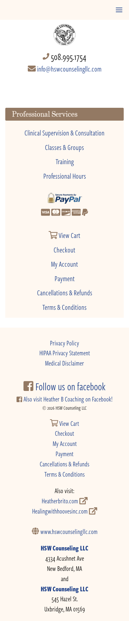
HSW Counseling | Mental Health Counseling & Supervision (65, 31)
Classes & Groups (64, 147)
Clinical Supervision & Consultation (64, 132)
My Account (64, 263)
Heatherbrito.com (60, 501)
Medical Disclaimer (64, 363)
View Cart (69, 235)
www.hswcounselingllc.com (68, 531)
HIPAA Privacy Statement (64, 353)
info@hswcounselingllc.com (69, 68)
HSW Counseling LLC (64, 548)
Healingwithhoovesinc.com (60, 511)
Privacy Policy (64, 343)
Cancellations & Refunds (64, 292)
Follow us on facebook (69, 386)
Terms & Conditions (64, 307)
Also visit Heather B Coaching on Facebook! (67, 399)
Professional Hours (64, 175)
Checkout (64, 249)
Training (65, 161)
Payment (65, 278)
